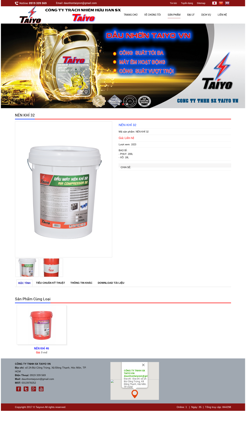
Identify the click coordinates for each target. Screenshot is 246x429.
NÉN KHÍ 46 (41, 348)
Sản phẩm (174, 14)
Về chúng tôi (152, 14)
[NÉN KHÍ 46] (41, 324)
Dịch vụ (206, 14)
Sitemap (201, 3)
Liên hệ (222, 14)
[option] (63, 189)
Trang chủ (130, 14)
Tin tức (173, 3)
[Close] (143, 365)
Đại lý (190, 14)
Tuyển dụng (187, 3)
